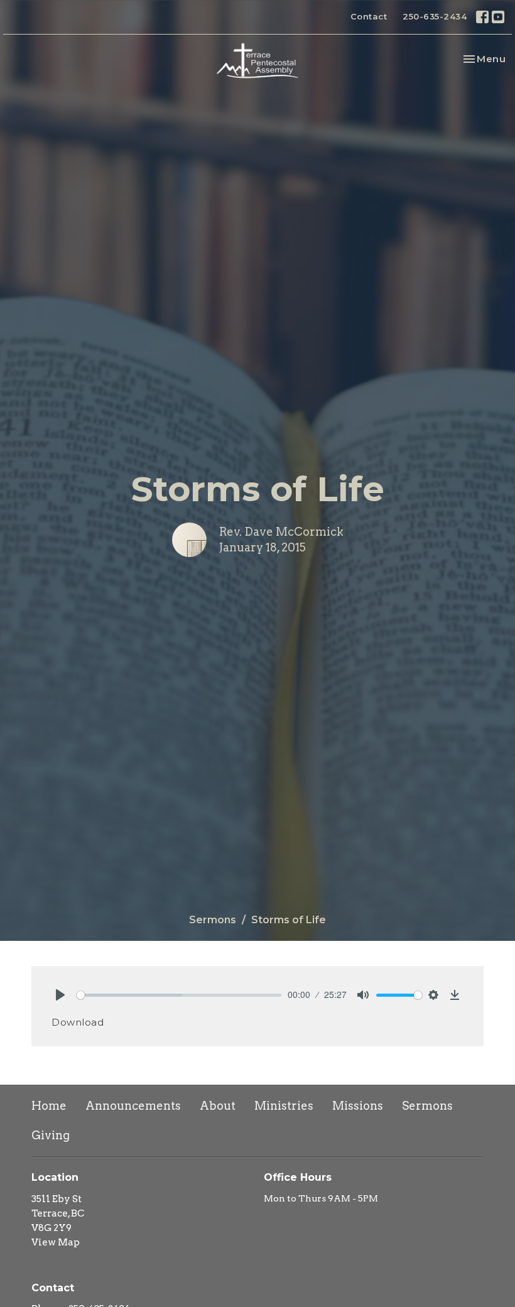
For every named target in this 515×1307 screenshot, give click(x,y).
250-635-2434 (435, 16)
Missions (357, 1105)
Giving (50, 1135)
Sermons (212, 920)
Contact (369, 16)
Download (78, 1022)
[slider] (179, 995)
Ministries (283, 1105)
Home (49, 1105)
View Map (55, 1242)
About (218, 1105)
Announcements (133, 1105)
